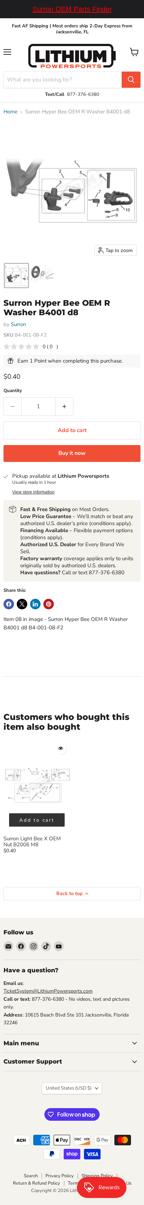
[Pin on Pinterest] (48, 604)
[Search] (131, 80)
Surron (18, 324)
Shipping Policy (97, 1176)
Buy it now (72, 453)
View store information (33, 492)
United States (69, 1088)
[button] (16, 275)
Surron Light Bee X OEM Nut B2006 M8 (32, 841)
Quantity (12, 390)
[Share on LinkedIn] (35, 604)
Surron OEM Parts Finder (72, 9)
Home (10, 112)
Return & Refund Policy (36, 1183)
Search (31, 1176)
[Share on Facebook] (8, 604)
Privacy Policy (59, 1176)
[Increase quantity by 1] (64, 406)
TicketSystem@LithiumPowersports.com (48, 991)
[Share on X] (22, 604)
